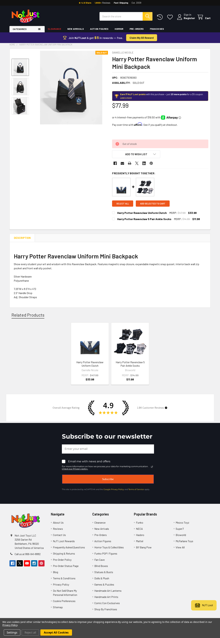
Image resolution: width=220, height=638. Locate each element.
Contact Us (59, 534)
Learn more (126, 97)
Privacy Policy (61, 584)
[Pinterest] (151, 163)
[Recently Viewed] (161, 17)
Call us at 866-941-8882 (28, 554)
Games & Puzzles (104, 584)
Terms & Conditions (64, 578)
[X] (137, 163)
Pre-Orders (137, 29)
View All (180, 547)
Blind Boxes (101, 565)
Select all (122, 203)
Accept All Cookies (56, 632)
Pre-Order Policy (62, 559)
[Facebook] (115, 163)
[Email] (122, 163)
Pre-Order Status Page (66, 565)
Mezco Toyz (182, 522)
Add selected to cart (152, 203)
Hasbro (140, 534)
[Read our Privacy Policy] (152, 467)
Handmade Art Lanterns (108, 590)
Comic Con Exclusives (107, 603)
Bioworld (181, 534)
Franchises (157, 29)
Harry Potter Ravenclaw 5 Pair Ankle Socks (144, 219)
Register (189, 18)
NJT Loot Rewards (64, 541)
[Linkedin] (144, 163)
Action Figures (99, 29)
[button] (136, 154)
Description (22, 237)
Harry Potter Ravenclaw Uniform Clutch (142, 212)
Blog (55, 572)
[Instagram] (34, 563)
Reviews (58, 528)
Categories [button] (19, 29)
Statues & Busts (103, 572)
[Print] (129, 163)
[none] (71, 87)
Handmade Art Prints (106, 596)
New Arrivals (75, 29)
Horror (119, 29)
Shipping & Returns (64, 553)
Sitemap (58, 607)
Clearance (54, 29)
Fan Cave (99, 559)
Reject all (30, 632)
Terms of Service (136, 489)
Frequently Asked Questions (69, 547)
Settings (12, 632)
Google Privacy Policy (113, 489)
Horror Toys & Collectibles (109, 547)
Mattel (139, 541)
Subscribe (108, 479)
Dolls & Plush (101, 578)
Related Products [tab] (28, 314)
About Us (58, 522)
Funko (139, 522)
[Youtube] (27, 563)
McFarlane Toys (184, 541)
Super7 (180, 528)
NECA (139, 528)
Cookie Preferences (64, 601)
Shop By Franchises (105, 609)
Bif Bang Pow (144, 547)
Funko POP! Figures (105, 553)
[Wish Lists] (171, 17)
